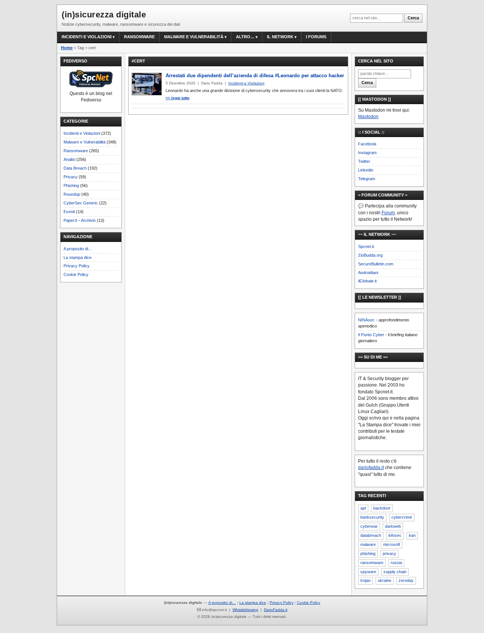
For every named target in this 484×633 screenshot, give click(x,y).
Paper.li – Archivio (80, 220)
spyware (368, 571)
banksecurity (372, 517)
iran (412, 535)
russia (396, 562)
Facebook (367, 144)
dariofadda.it (371, 467)
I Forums (316, 36)
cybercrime (401, 517)
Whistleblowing (245, 610)
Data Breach (75, 168)
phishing (367, 553)
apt (363, 508)
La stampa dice (78, 257)
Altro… (245, 36)
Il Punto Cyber (371, 334)
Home (67, 47)
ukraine (384, 580)
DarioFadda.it (275, 610)
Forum (388, 212)
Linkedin (365, 170)
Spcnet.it (366, 246)
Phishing (71, 185)
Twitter (364, 161)
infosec (395, 535)
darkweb (393, 526)
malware (368, 544)
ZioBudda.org (370, 255)
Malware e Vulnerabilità (193, 36)
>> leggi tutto (177, 98)
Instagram (367, 152)
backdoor (382, 508)
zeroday (406, 580)
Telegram (366, 178)
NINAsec (366, 320)
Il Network (280, 36)
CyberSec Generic (81, 203)
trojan (365, 580)
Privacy (71, 177)
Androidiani (368, 272)
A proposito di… (78, 248)
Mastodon (368, 116)
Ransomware (139, 36)
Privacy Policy (77, 265)
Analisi (69, 159)
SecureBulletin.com (375, 264)
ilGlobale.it (367, 281)
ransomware (371, 562)
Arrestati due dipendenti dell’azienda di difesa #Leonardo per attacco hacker (255, 75)
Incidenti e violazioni (87, 36)
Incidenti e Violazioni (82, 133)
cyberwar (369, 526)
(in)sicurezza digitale (104, 14)
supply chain (394, 571)
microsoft (391, 544)
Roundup (72, 194)
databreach (370, 535)
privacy (389, 553)
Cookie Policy (76, 274)
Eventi (69, 211)
